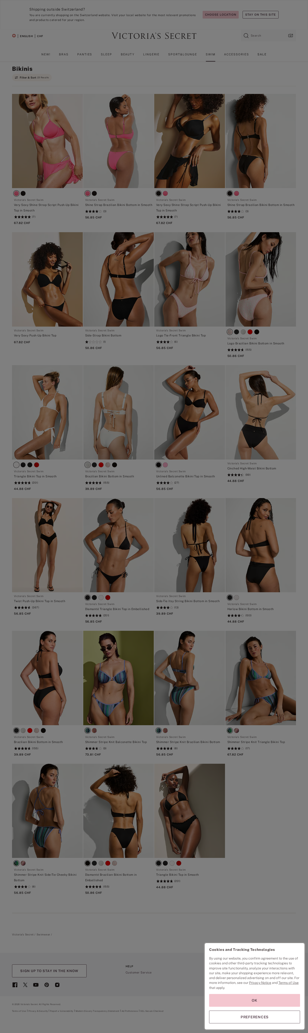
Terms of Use (288, 983)
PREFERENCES (255, 1017)
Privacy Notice (260, 983)
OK (254, 1000)
